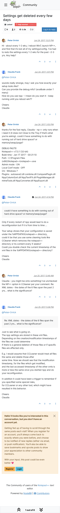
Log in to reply (49, 29)
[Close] (54, 416)
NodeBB (27, 493)
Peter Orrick (13, 40)
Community (30, 4)
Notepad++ (43, 485)
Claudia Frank (14, 72)
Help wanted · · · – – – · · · (27, 25)
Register (10, 469)
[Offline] (5, 40)
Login (19, 469)
